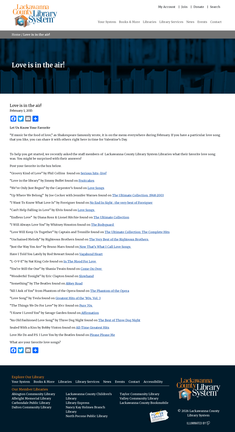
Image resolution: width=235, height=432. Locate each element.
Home (16, 34)
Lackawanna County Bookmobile (144, 403)
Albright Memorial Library (31, 398)
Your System (107, 22)
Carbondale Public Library (31, 403)
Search (215, 7)
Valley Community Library (139, 398)
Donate (199, 7)
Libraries (149, 22)
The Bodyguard (102, 224)
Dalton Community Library (31, 407)
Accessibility (153, 382)
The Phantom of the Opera (109, 291)
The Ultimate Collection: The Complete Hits (137, 232)
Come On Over (91, 269)
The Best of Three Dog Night (119, 320)
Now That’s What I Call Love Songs (105, 247)
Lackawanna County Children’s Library (89, 396)
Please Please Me (102, 335)
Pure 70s (86, 305)
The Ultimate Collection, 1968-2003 (138, 195)
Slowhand (86, 276)
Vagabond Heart (91, 254)
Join (184, 7)
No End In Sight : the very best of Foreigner (121, 202)
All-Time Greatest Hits (92, 327)
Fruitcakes (86, 180)
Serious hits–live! (93, 173)
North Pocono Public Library (87, 416)
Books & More (129, 22)
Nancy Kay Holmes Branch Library (85, 409)
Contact (216, 22)
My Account (166, 7)
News (190, 22)
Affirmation (90, 313)
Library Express (77, 403)
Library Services (171, 22)
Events (202, 22)
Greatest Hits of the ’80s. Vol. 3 (78, 298)
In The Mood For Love (80, 261)
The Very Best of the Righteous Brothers (119, 239)
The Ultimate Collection (111, 217)
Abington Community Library (33, 394)
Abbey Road (74, 283)
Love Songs (96, 188)
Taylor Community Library (139, 394)
